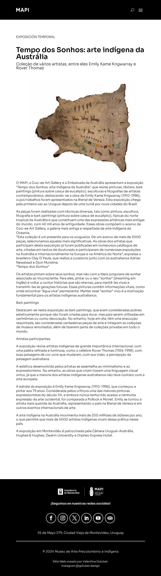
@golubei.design (88, 566)
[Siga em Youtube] (98, 518)
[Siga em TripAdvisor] (110, 518)
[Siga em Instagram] (63, 518)
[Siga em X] (75, 518)
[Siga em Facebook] (51, 518)
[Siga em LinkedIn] (86, 518)
